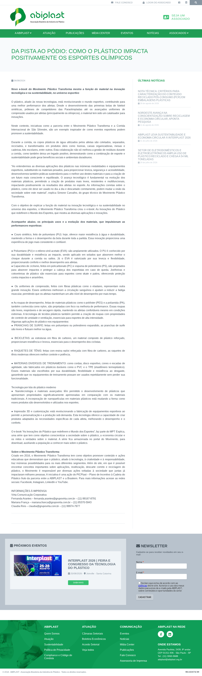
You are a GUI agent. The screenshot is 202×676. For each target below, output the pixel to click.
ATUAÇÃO (49, 33)
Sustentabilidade (53, 644)
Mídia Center (101, 33)
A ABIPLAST (22, 33)
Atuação (48, 639)
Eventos (127, 33)
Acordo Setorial (90, 644)
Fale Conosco (124, 2)
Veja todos (88, 650)
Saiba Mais (78, 583)
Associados (178, 33)
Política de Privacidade (57, 650)
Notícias (153, 33)
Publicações (75, 33)
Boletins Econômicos (94, 639)
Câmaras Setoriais (92, 633)
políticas (142, 585)
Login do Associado (158, 2)
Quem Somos (51, 633)
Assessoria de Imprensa (133, 660)
